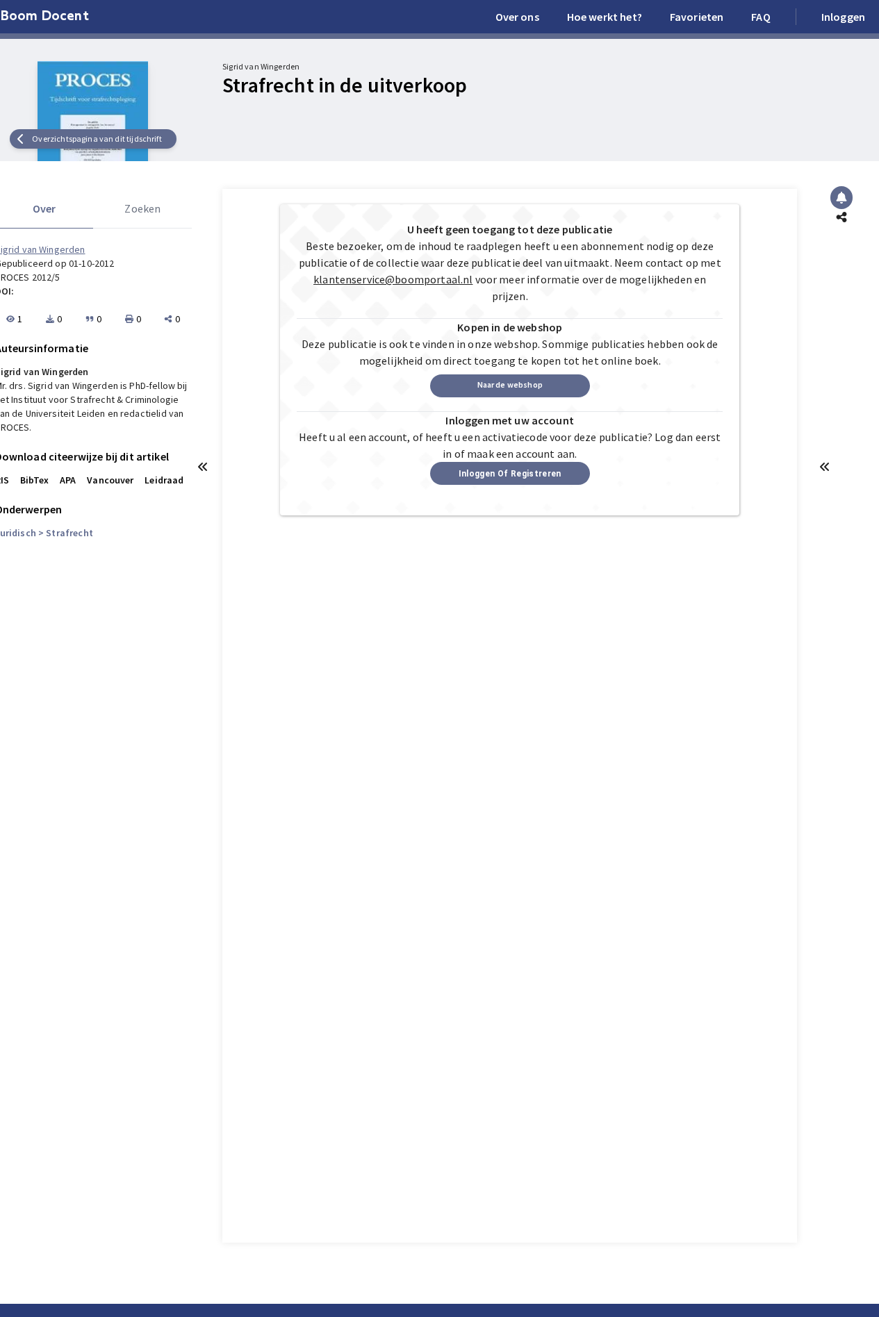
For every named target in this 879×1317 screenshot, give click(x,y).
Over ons (517, 17)
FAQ (760, 17)
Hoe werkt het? (604, 17)
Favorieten (697, 17)
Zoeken (142, 208)
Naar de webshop (510, 384)
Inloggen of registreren (510, 474)
